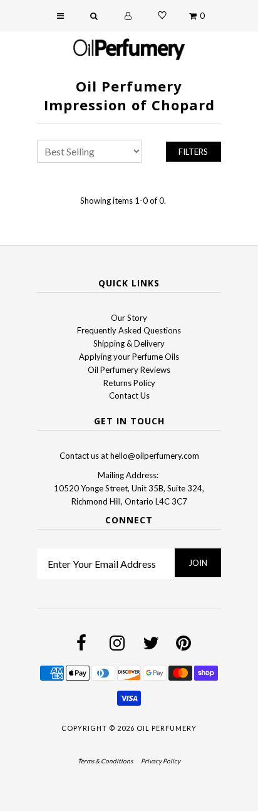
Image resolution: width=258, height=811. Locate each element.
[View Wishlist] (162, 15)
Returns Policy (129, 383)
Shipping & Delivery (129, 343)
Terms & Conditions (105, 761)
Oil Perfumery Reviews (129, 370)
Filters (193, 152)
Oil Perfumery (167, 728)
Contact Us (129, 395)
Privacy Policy (160, 761)
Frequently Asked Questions (129, 330)
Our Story (129, 318)
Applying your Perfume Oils (129, 357)
